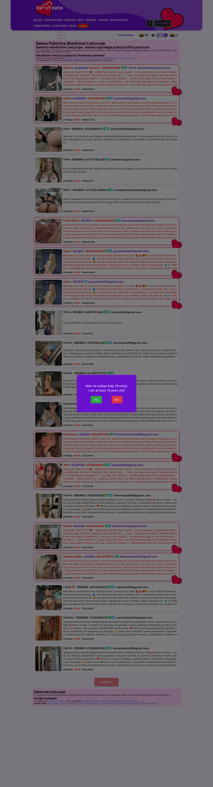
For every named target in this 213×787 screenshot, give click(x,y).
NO (117, 399)
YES (96, 399)
